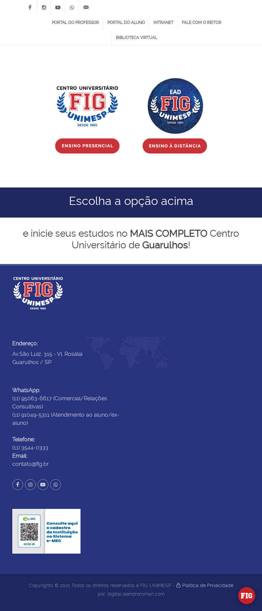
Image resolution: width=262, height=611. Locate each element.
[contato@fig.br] (86, 7)
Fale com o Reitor (201, 22)
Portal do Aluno (126, 22)
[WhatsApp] (72, 7)
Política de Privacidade (207, 585)
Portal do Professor (75, 22)
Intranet (163, 22)
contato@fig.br (30, 464)
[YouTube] (58, 7)
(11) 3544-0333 (30, 447)
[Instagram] (44, 7)
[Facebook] (30, 7)
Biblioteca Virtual (136, 37)
